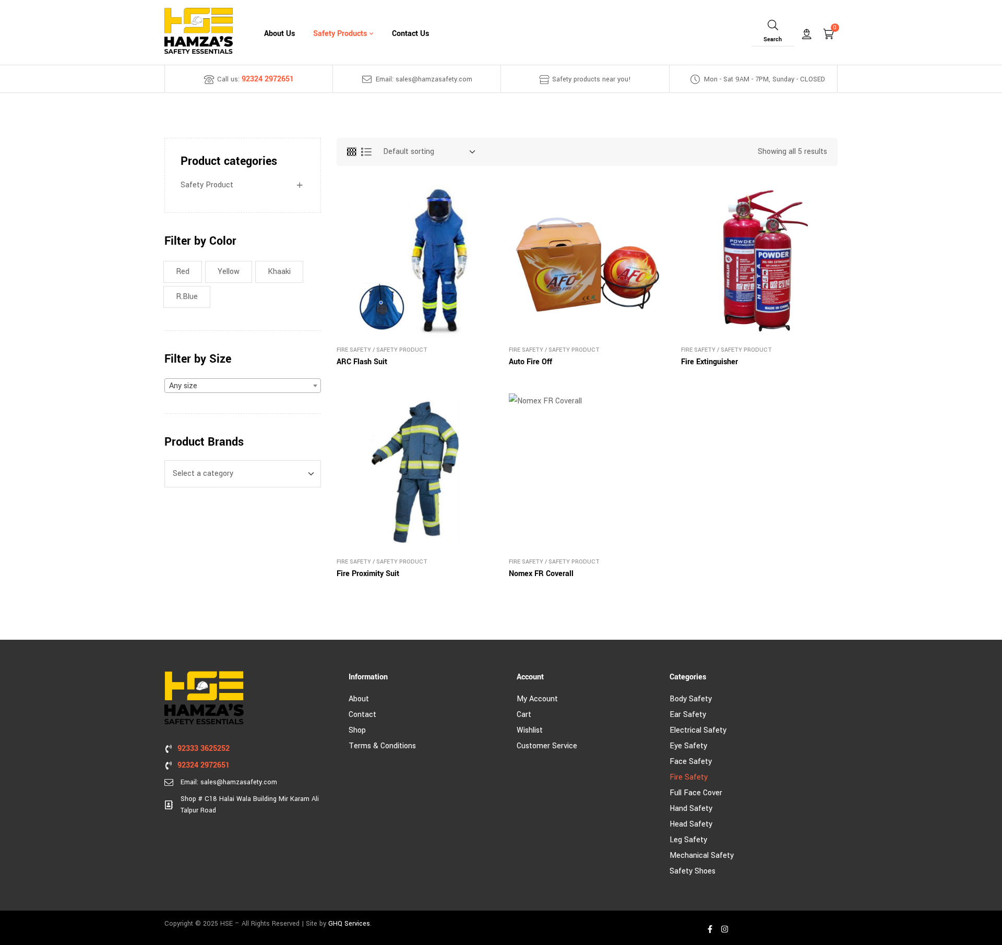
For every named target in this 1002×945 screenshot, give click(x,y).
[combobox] (242, 385)
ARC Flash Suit (362, 361)
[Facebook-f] (709, 929)
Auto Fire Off (530, 361)
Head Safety (691, 824)
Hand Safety (691, 808)
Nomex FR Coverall (541, 573)
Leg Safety (688, 839)
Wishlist (530, 730)
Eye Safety (688, 745)
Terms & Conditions (382, 745)
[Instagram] (724, 929)
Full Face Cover (696, 792)
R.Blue (187, 296)
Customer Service (547, 745)
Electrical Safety (698, 730)
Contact (362, 714)
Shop (357, 730)
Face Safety (691, 761)
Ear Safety (688, 714)
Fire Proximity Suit (368, 573)
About (359, 698)
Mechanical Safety (702, 855)
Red (182, 271)
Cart (524, 714)
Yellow (229, 271)
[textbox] (242, 386)
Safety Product (401, 350)
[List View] (366, 152)
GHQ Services (349, 923)
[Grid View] (351, 152)
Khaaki (279, 271)
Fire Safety (354, 350)
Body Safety (691, 698)
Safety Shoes (692, 871)
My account (537, 698)
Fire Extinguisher (709, 361)
